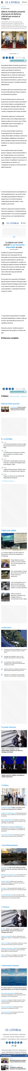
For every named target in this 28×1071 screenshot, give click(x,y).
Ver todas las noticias (7, 481)
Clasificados (22, 1034)
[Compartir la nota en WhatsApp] (9, 58)
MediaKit (25, 1054)
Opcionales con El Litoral (15, 1054)
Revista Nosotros (14, 1034)
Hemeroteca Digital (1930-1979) (10, 1050)
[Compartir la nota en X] (6, 58)
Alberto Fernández (15, 396)
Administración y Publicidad (13, 1052)
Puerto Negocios (12, 1039)
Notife (18, 1039)
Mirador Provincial (20, 1036)
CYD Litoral (6, 1036)
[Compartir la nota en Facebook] (3, 58)
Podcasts (12, 1036)
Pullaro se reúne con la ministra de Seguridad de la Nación (13, 476)
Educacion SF (23, 1039)
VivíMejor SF (4, 1039)
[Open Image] (3, 33)
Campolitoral (6, 1034)
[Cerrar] (25, 60)
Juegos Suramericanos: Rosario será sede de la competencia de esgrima (14, 469)
